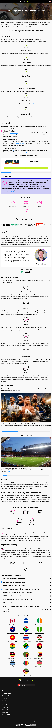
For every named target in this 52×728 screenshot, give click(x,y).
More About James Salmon (10, 263)
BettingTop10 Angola (39, 649)
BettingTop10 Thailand (26, 641)
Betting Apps (5, 712)
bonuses (19, 482)
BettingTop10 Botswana (12, 666)
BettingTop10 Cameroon (26, 666)
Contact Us (4, 700)
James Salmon (41, 264)
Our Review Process (6, 693)
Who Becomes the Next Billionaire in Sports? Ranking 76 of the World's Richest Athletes (21, 423)
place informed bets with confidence (36, 152)
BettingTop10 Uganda (12, 658)
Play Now (26, 168)
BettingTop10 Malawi (39, 666)
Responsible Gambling (7, 695)
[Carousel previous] (1, 224)
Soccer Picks (9, 471)
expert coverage (14, 133)
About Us (4, 690)
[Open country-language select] (50, 2)
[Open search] (47, 1)
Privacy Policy (5, 698)
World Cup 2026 (6, 714)
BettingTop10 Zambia (26, 658)
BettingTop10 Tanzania (26, 649)
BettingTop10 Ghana (12, 649)
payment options (20, 143)
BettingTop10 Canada (12, 624)
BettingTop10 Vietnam (12, 641)
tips (13, 150)
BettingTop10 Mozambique (26, 675)
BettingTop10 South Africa (26, 633)
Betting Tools (5, 709)
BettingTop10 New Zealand (12, 633)
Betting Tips (5, 707)
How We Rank (12, 192)
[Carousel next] (50, 224)
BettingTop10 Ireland (39, 624)
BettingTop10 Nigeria (39, 633)
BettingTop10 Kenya (39, 641)
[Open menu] (1, 1)
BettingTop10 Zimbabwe (39, 658)
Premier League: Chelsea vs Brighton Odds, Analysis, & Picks (14, 468)
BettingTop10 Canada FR (26, 624)
